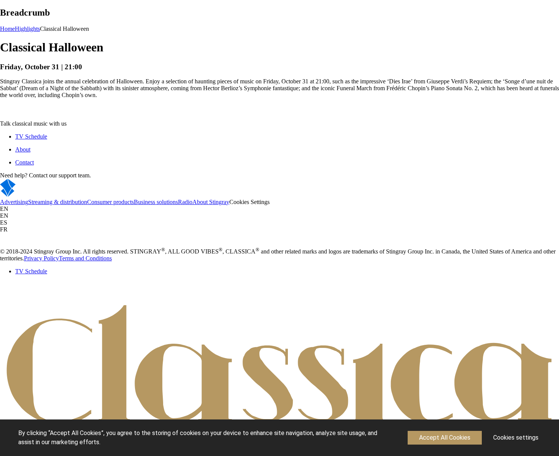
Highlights (27, 29)
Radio (185, 202)
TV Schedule (31, 136)
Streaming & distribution (57, 202)
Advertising (14, 202)
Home (7, 29)
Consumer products (110, 202)
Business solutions (156, 202)
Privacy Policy (41, 258)
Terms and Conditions (85, 258)
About (22, 149)
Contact (24, 162)
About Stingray (210, 202)
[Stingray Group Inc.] (31, 195)
